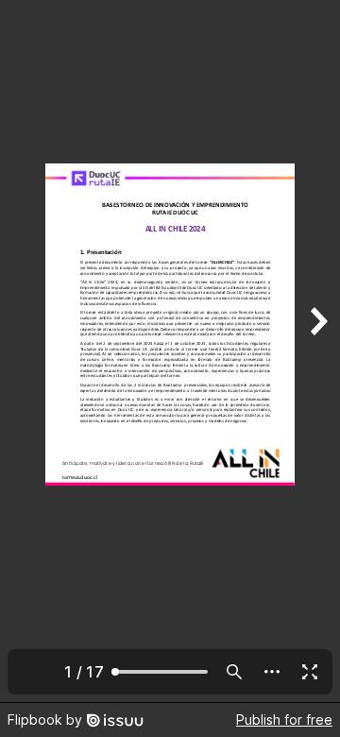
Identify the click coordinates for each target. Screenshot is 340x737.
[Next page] (317, 351)
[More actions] (272, 672)
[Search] (234, 672)
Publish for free (284, 719)
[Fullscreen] (310, 672)
